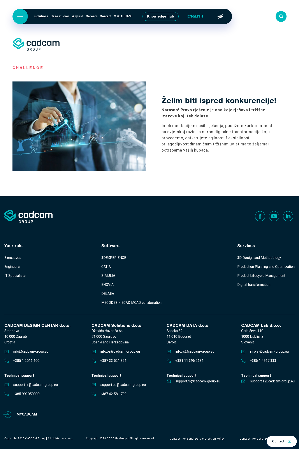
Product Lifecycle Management (261, 276)
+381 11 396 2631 (189, 361)
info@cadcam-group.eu (30, 351)
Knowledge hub (160, 16)
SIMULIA (108, 276)
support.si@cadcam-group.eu (272, 381)
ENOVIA (107, 285)
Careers (92, 16)
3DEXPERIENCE (113, 258)
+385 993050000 (26, 394)
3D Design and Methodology (259, 258)
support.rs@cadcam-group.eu (197, 381)
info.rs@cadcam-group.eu (194, 351)
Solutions (41, 16)
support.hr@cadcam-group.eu (35, 385)
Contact (105, 16)
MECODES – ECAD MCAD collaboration (131, 303)
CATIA (106, 267)
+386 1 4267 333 (263, 361)
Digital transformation (253, 285)
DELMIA (107, 294)
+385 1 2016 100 (26, 361)
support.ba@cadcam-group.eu (123, 385)
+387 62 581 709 (113, 394)
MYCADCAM (123, 16)
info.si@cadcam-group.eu (269, 351)
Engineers (12, 267)
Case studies (60, 16)
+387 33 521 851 (113, 361)
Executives (12, 258)
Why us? (78, 16)
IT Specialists (15, 276)
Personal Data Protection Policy (204, 438)
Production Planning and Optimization (266, 267)
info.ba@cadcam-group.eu (120, 351)
